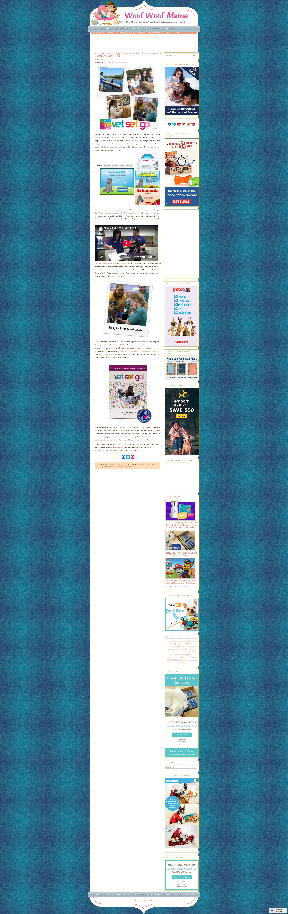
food (190, 647)
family (186, 647)
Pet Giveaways (97, 32)
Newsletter (141, 32)
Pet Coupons (121, 28)
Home (93, 28)
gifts (193, 649)
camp (148, 464)
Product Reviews (115, 464)
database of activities (141, 342)
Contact (168, 32)
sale (169, 659)
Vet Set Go (115, 137)
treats (180, 662)
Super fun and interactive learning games (110, 210)
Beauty (131, 32)
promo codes (188, 657)
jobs (102, 466)
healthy (184, 652)
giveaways (175, 652)
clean (191, 641)
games (153, 464)
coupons (175, 643)
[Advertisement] (146, 42)
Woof (124, 464)
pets (116, 466)
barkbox (180, 641)
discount (193, 644)
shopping (182, 660)
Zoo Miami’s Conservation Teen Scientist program (137, 351)
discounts (173, 646)
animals (139, 464)
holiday (188, 652)
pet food (183, 655)
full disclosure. (123, 62)
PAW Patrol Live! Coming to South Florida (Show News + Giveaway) (180, 582)
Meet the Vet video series (107, 263)
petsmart (194, 655)
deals (187, 643)
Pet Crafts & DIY (140, 28)
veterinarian (128, 466)
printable (174, 657)
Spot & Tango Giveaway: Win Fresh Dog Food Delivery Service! (181, 554)
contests (196, 641)
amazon (169, 641)
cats (188, 640)
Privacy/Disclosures (155, 32)
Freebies (170, 28)
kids (105, 466)
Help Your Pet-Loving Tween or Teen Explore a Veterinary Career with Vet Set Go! (128, 54)
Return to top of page (145, 900)
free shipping (181, 649)
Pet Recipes (121, 32)
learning (111, 466)
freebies (171, 649)
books (184, 641)
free (194, 646)
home (193, 652)
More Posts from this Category (176, 586)
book (144, 464)
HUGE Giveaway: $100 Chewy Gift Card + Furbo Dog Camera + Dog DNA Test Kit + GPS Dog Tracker (181, 525)
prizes (180, 657)
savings (174, 659)
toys (195, 660)
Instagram (113, 450)
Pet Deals (106, 28)
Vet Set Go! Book (125, 427)
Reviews (157, 28)
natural (170, 655)
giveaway (169, 652)
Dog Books (109, 32)
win (184, 662)
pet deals (176, 655)
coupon (170, 644)
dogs (181, 646)
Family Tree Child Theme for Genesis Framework (175, 894)
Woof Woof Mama (144, 13)
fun (190, 649)
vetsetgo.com (119, 447)
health (180, 652)
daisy (181, 644)
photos (168, 657)
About (177, 32)
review (120, 466)
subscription (189, 660)
